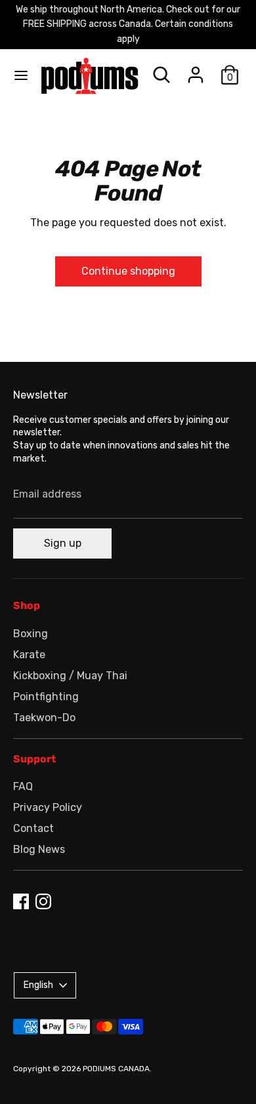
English (38, 985)
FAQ (23, 786)
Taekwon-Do (44, 717)
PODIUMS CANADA (116, 1068)
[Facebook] (21, 901)
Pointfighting (46, 696)
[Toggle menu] (21, 75)
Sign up (62, 543)
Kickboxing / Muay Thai (70, 675)
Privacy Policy (47, 807)
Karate (29, 654)
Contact (33, 828)
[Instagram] (43, 901)
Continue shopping (128, 271)
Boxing (30, 633)
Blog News (39, 849)
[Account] (195, 68)
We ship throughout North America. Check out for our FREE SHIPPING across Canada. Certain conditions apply (128, 24)
